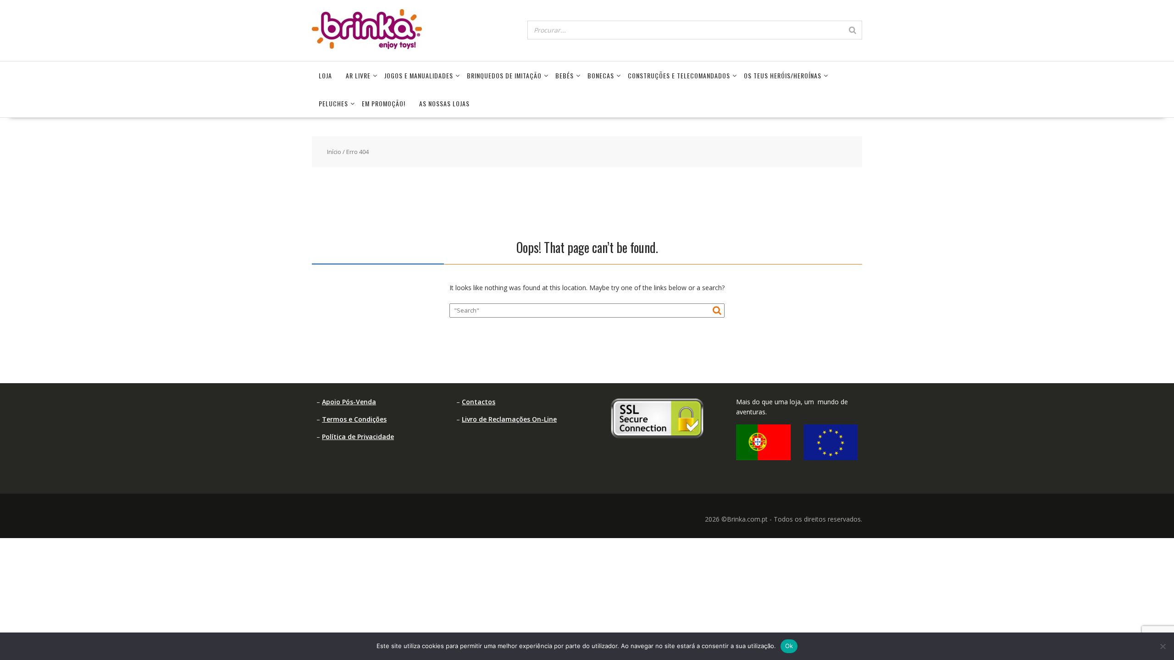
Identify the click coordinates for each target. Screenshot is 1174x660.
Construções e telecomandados (679, 75)
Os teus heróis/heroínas (782, 75)
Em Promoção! (383, 103)
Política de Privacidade (358, 436)
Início (334, 152)
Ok (789, 645)
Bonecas (600, 75)
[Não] (1162, 646)
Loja (325, 75)
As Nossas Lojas (444, 103)
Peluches (333, 103)
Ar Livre (358, 75)
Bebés (564, 75)
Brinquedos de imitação (504, 75)
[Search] (852, 30)
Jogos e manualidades (418, 75)
